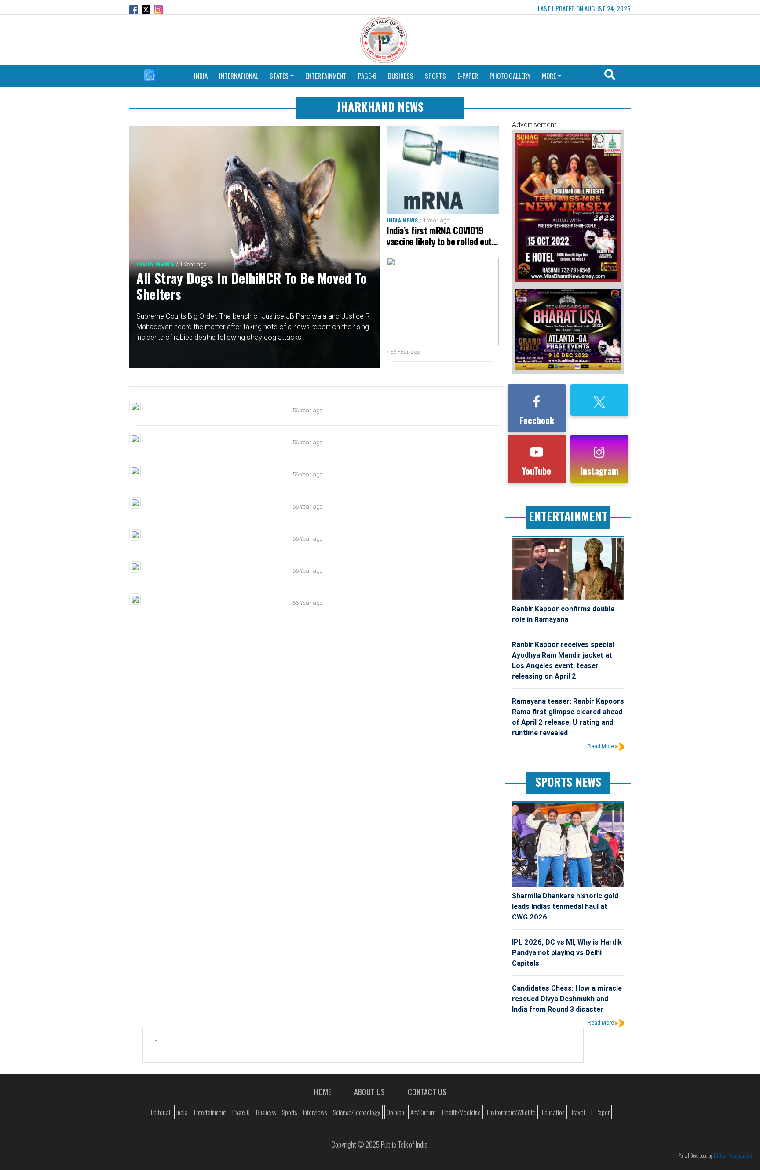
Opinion (395, 1112)
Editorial (160, 1112)
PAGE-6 (367, 75)
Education (553, 1112)
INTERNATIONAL (238, 75)
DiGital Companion (733, 1155)
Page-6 (241, 1112)
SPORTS (435, 75)
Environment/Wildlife (511, 1112)
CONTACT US (427, 1091)
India (182, 1112)
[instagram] (599, 454)
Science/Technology (356, 1112)
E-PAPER (467, 75)
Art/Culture (423, 1112)
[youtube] (537, 454)
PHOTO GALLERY (510, 75)
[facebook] (537, 403)
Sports (289, 1112)
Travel (578, 1112)
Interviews (315, 1112)
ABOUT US (369, 1091)
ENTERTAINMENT (326, 75)
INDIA (201, 75)
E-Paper (600, 1112)
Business (266, 1112)
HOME (322, 1091)
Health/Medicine (461, 1112)
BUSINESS (400, 75)
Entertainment (210, 1112)
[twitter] (599, 401)
